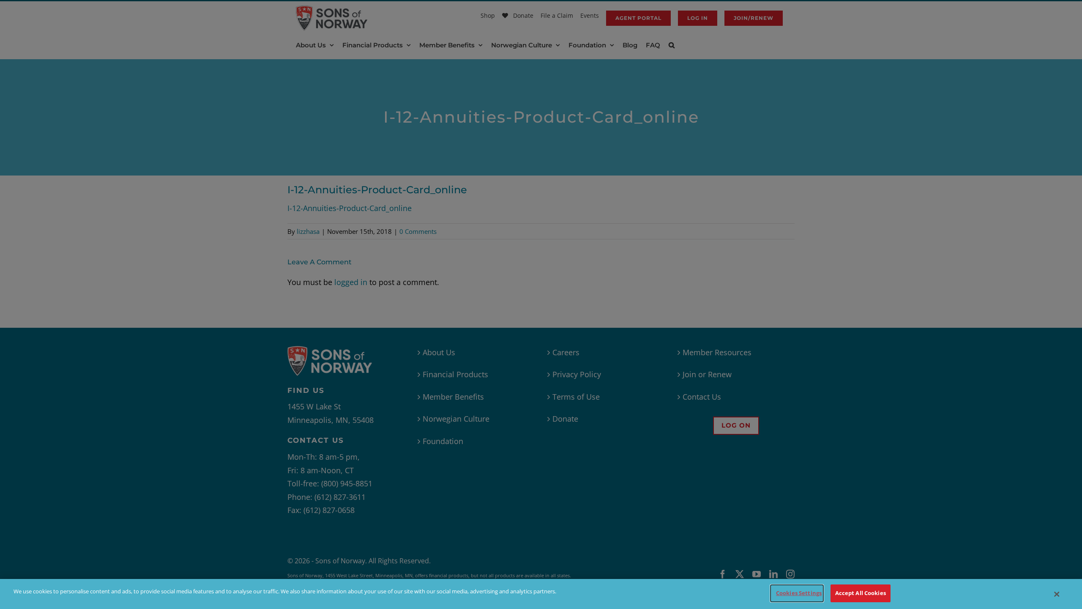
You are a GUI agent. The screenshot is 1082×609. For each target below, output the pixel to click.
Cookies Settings (799, 593)
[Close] (1057, 594)
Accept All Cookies (860, 593)
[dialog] (541, 594)
